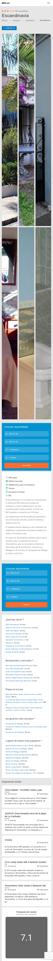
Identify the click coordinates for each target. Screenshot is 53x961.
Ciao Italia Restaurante (14, 669)
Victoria (8, 840)
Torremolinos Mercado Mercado (18, 681)
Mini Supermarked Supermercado (19, 665)
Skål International (12, 625)
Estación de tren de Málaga (16, 749)
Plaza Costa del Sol (13, 637)
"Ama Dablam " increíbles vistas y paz (23, 790)
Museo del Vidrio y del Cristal (17, 770)
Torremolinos (30, 20)
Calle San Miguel (12, 631)
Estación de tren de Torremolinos (18, 628)
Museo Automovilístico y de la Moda (20, 746)
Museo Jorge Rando (13, 767)
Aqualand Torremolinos (15, 640)
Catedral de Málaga (13, 758)
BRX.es (6, 3)
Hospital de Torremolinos (15, 646)
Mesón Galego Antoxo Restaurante (19, 678)
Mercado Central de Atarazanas (18, 755)
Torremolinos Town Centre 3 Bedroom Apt (25, 885)
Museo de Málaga (13, 761)
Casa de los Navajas (14, 634)
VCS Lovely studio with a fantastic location (25, 862)
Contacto (10, 28)
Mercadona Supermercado (16, 675)
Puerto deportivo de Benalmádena (19, 649)
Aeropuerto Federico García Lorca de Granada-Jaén (26, 727)
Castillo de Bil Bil (12, 652)
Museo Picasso (11, 764)
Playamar (9, 643)
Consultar (27, 465)
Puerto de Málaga (12, 752)
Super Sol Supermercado (15, 672)
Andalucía (16, 20)
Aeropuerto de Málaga (14, 724)
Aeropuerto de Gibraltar (15, 732)
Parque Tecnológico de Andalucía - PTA (21, 773)
